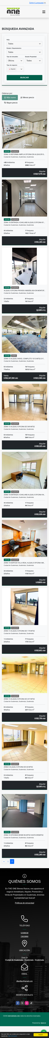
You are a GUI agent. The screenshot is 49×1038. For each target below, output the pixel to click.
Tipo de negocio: (12, 65)
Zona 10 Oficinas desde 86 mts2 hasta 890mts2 (24, 835)
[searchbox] (9, 73)
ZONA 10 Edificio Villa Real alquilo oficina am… (24, 563)
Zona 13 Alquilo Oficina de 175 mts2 (19, 631)
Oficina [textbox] (11, 61)
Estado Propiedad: (31, 56)
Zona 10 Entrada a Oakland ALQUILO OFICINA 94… (24, 495)
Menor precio (28, 97)
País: (8, 39)
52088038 (24, 933)
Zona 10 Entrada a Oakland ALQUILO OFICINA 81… (24, 222)
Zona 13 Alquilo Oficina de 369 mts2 (19, 427)
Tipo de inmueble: (12, 56)
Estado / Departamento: (14, 48)
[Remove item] (10, 69)
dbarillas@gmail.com (24, 981)
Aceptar (41, 1034)
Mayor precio (11, 103)
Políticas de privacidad (24, 903)
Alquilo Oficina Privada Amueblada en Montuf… (24, 290)
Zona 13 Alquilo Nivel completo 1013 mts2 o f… (24, 359)
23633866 (24, 936)
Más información (12, 1036)
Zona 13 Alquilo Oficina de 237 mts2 (19, 699)
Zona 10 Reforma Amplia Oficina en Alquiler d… (24, 154)
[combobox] (24, 43)
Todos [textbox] (10, 44)
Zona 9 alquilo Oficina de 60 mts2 (18, 767)
